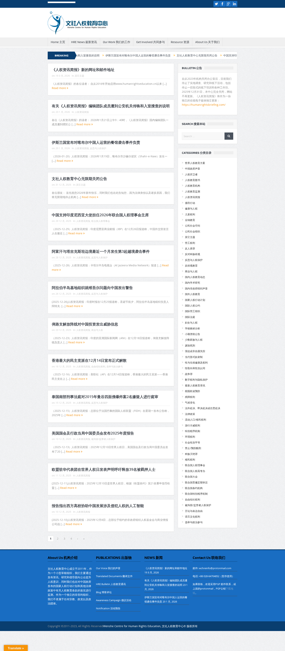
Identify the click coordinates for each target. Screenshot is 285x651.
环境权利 (190, 436)
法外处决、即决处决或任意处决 (202, 408)
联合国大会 (191, 476)
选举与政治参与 (114, 366)
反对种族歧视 (192, 254)
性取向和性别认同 (195, 368)
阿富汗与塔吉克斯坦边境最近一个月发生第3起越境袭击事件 (101, 251)
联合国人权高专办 (195, 471)
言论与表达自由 (194, 511)
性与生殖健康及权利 (196, 362)
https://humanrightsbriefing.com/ (204, 104)
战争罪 (189, 374)
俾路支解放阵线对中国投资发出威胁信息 (85, 324)
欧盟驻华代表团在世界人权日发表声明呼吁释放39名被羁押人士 (103, 469)
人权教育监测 (192, 191)
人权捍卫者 (191, 174)
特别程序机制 (192, 431)
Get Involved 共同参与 (150, 42)
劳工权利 (190, 243)
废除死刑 (190, 345)
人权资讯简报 (82, 111)
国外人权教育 (192, 294)
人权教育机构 (192, 185)
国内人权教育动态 (195, 277)
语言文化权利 (192, 516)
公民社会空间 (192, 225)
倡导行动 (190, 203)
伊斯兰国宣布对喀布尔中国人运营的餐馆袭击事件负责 (116, 55)
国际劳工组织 (192, 311)
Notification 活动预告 (108, 608)
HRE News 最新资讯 (84, 42)
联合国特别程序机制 (196, 493)
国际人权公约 (192, 305)
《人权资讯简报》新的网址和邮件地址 (83, 69)
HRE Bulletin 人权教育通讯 (111, 584)
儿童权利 (190, 214)
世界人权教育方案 (195, 163)
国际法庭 (190, 317)
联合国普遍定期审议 (196, 482)
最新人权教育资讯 (195, 385)
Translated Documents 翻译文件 (114, 576)
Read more (59, 88)
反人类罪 (190, 248)
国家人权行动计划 (195, 300)
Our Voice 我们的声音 (108, 568)
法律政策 (190, 414)
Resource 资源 (180, 42)
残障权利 (190, 397)
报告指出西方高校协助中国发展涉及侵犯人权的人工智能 (98, 505)
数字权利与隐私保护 (196, 379)
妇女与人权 (191, 322)
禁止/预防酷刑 (193, 448)
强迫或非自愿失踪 (195, 351)
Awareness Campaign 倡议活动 (113, 600)
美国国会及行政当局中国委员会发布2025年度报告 (93, 433)
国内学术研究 (192, 282)
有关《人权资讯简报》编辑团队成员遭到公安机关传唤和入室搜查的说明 (111, 105)
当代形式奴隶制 (194, 357)
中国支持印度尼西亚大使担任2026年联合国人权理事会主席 (100, 214)
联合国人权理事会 (100, 220)
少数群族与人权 (194, 339)
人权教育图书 (192, 180)
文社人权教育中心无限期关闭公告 (175, 55)
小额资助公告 (192, 334)
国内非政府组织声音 (196, 288)
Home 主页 (58, 42)
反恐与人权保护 (98, 148)
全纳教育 (190, 220)
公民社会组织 (192, 231)
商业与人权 (97, 330)
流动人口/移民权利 (195, 419)
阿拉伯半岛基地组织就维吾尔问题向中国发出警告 (92, 287)
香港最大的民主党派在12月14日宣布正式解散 (89, 360)
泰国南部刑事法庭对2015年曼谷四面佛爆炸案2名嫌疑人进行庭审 (105, 396)
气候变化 (190, 402)
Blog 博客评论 (104, 592)
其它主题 (79, 75)
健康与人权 (191, 208)
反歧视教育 (191, 265)
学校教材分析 (192, 328)
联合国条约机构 (194, 488)
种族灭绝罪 (191, 454)
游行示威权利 (192, 425)
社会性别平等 (192, 442)
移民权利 (190, 459)
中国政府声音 (192, 168)
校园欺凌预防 (192, 391)
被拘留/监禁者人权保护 (103, 439)
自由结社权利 (98, 366)
